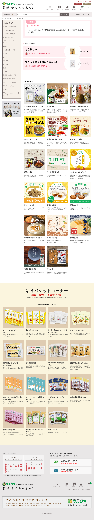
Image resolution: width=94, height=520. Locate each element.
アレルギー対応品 (8, 86)
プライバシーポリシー (73, 489)
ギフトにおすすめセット (10, 26)
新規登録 (78, 3)
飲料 (4, 68)
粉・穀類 (5, 64)
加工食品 (5, 60)
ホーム (4, 18)
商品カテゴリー (50, 9)
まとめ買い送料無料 (9, 34)
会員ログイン (87, 3)
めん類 (5, 57)
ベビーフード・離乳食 (9, 82)
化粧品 (5, 89)
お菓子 (5, 71)
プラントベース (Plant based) (9, 42)
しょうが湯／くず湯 (9, 50)
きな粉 (5, 53)
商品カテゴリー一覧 (82, 14)
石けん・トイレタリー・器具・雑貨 (11, 94)
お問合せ (74, 9)
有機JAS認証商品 (8, 37)
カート (82, 8)
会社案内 (67, 9)
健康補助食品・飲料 (9, 78)
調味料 (5, 46)
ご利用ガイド (59, 9)
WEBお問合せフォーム (70, 470)
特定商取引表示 (86, 489)
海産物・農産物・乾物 (9, 75)
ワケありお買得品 (8, 30)
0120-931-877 (70, 462)
